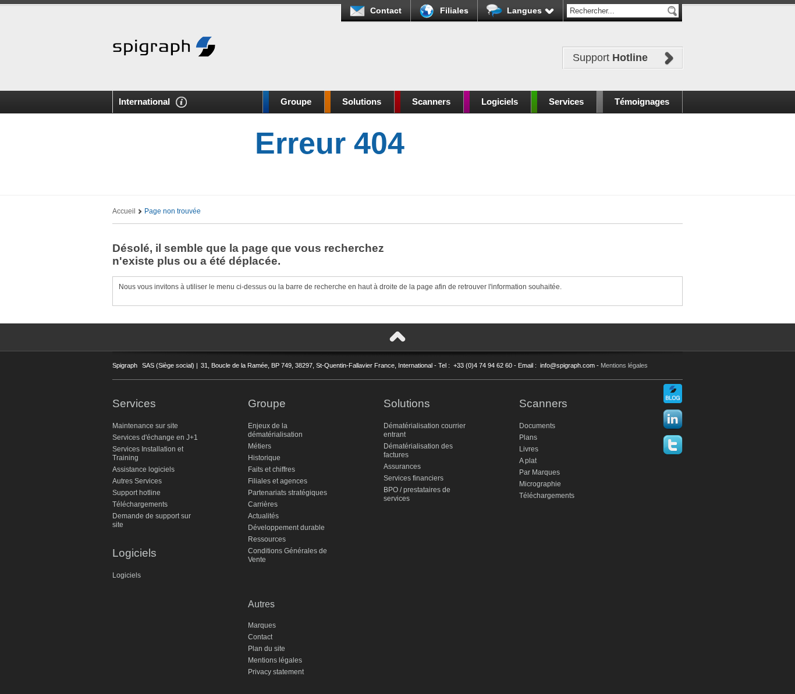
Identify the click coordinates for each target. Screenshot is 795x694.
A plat (528, 461)
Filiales (454, 10)
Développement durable (286, 528)
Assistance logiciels (143, 469)
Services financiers (413, 478)
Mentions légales (624, 365)
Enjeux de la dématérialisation (275, 430)
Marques (262, 625)
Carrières (263, 504)
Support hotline (136, 493)
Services (566, 101)
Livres (528, 449)
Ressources (267, 539)
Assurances (402, 466)
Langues (524, 10)
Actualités (263, 516)
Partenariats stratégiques (287, 493)
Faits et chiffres (271, 469)
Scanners (431, 101)
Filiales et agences (277, 481)
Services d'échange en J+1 (155, 437)
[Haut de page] (397, 337)
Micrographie (540, 484)
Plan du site (266, 649)
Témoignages (642, 101)
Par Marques (539, 472)
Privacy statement (276, 672)
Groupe (296, 101)
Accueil (124, 211)
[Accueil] (164, 74)
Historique (264, 458)
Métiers (259, 446)
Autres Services (137, 481)
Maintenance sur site (145, 426)
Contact (386, 10)
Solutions (361, 101)
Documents (537, 426)
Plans (528, 437)
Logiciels (499, 101)
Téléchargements (140, 504)
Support (610, 57)
